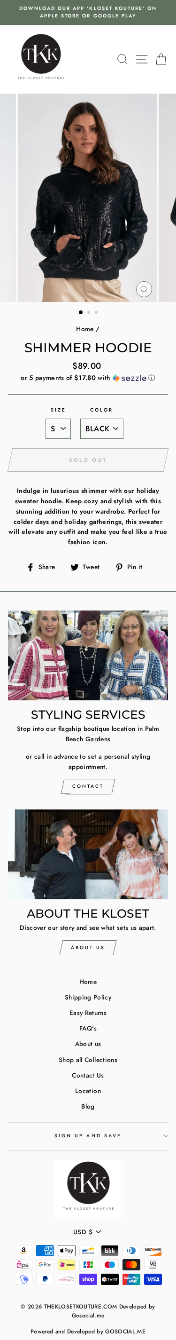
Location (88, 1090)
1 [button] (81, 312)
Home (84, 328)
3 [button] (97, 313)
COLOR (101, 409)
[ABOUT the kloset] (88, 854)
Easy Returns (88, 1012)
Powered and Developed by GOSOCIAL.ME (88, 1331)
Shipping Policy (88, 997)
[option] (88, 12)
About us (88, 1043)
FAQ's (88, 1028)
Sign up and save (88, 1135)
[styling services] (88, 656)
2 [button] (89, 313)
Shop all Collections (88, 1059)
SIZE (58, 409)
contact (88, 786)
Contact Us (88, 1075)
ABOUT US (88, 947)
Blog (87, 1106)
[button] (88, 377)
